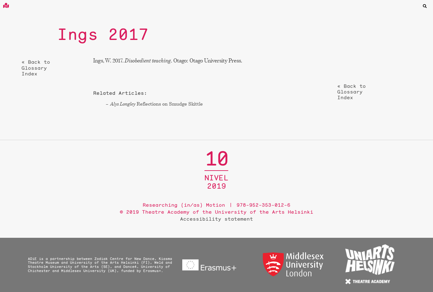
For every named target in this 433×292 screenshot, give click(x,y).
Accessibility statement (216, 219)
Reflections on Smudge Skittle (156, 104)
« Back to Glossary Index (36, 67)
